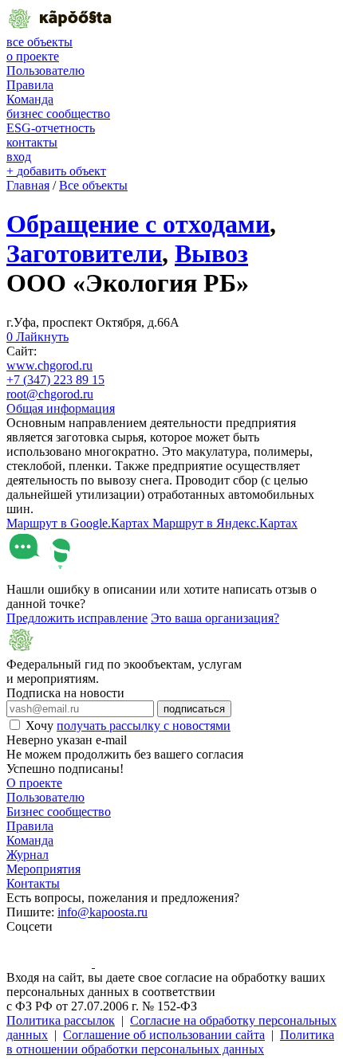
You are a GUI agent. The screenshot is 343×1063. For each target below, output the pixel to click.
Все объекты (93, 185)
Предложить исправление (77, 618)
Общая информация (60, 408)
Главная (27, 185)
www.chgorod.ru (49, 365)
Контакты (33, 883)
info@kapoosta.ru (102, 912)
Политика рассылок (60, 1020)
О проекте (34, 783)
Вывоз (211, 253)
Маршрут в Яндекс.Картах (225, 523)
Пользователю (45, 70)
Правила (29, 85)
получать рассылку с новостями (144, 725)
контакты (31, 142)
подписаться (194, 709)
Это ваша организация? (215, 618)
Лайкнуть (37, 336)
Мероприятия (43, 869)
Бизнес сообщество (58, 811)
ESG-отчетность (50, 128)
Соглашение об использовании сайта (164, 1034)
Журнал (27, 854)
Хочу (128, 725)
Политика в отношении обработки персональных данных (170, 1042)
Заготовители (84, 253)
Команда (29, 99)
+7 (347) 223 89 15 (55, 379)
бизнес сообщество (58, 113)
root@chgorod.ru (49, 394)
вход (18, 156)
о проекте (32, 56)
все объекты (39, 42)
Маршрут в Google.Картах (79, 523)
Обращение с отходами (138, 224)
